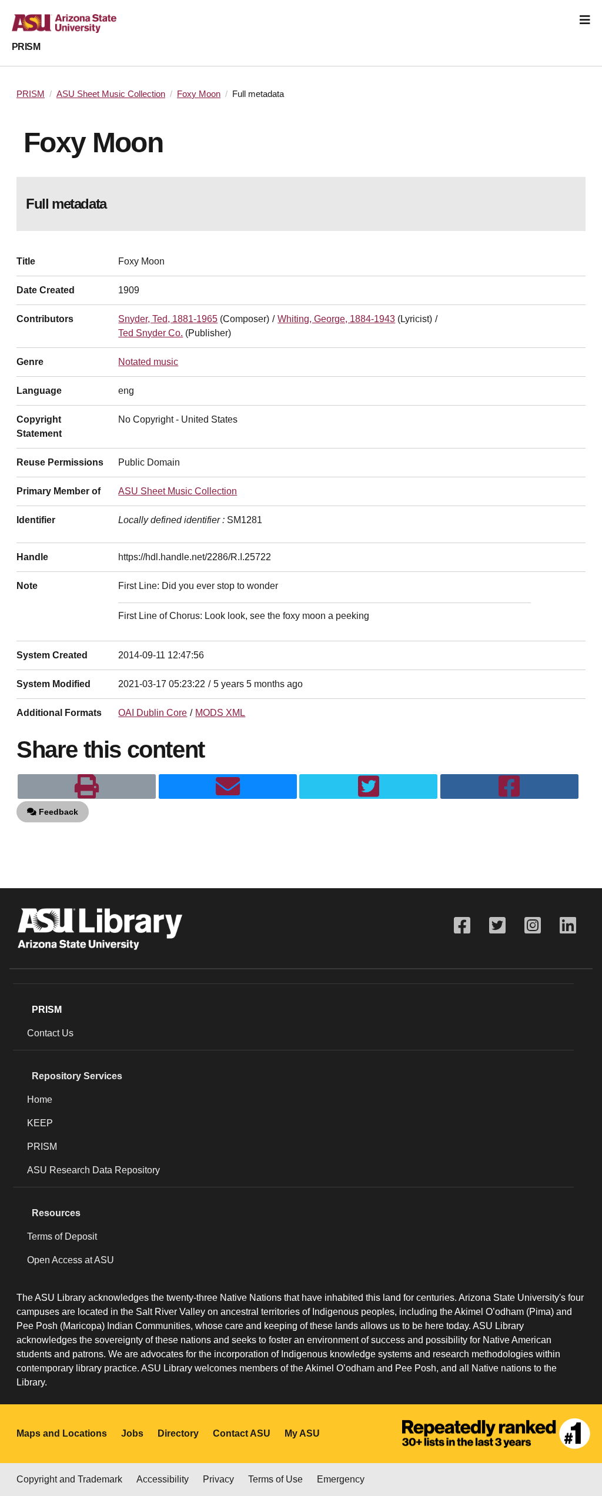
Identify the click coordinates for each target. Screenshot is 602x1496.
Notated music (148, 362)
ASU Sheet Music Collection (110, 94)
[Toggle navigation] (585, 20)
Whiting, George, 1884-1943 (336, 319)
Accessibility (162, 1479)
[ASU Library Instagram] (532, 925)
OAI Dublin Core (152, 713)
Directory (178, 1433)
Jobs (132, 1433)
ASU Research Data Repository (93, 1170)
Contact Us (50, 1033)
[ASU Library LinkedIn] (568, 925)
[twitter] (368, 786)
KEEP (40, 1123)
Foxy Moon (198, 94)
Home (39, 1100)
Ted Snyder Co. (150, 333)
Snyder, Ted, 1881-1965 (168, 319)
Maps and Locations (61, 1433)
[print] (87, 786)
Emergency (340, 1479)
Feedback (57, 811)
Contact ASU (241, 1433)
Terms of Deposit (62, 1236)
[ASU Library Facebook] (462, 925)
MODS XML (220, 713)
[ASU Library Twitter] (497, 925)
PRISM (26, 47)
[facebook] (509, 786)
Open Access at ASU (70, 1260)
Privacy (218, 1479)
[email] (228, 786)
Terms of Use (275, 1479)
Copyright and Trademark (69, 1479)
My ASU (302, 1433)
